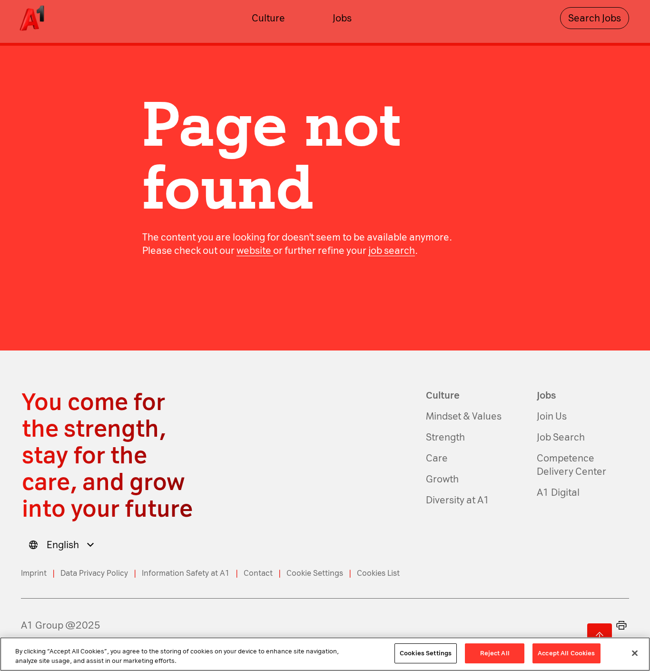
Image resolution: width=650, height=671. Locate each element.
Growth (442, 479)
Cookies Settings (426, 653)
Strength (445, 437)
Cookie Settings (314, 573)
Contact (258, 573)
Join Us (552, 416)
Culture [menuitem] (268, 18)
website (254, 250)
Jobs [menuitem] (342, 18)
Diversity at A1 (458, 500)
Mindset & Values (464, 416)
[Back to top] (599, 635)
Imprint (34, 573)
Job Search (561, 437)
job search (391, 250)
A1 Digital (558, 492)
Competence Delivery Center (571, 464)
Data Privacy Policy (94, 573)
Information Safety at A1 (186, 573)
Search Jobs (594, 18)
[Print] (621, 625)
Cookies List (378, 573)
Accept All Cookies (566, 653)
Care (437, 458)
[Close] (634, 652)
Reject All (495, 653)
